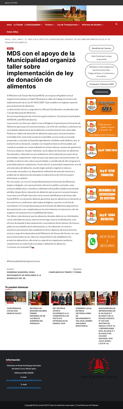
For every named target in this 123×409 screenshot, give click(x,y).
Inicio (9, 24)
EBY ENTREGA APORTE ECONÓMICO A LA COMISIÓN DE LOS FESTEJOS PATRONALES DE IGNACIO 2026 (61, 316)
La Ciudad (18, 24)
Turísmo (49, 24)
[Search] (116, 24)
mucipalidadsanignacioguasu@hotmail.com (24, 380)
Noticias (10, 48)
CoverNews (81, 405)
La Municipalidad (32, 24)
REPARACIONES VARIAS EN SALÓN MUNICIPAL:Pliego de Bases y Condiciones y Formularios (101, 71)
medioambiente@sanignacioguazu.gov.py (24, 387)
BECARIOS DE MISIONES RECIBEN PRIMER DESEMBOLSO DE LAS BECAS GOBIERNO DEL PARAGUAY (38, 316)
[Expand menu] (41, 25)
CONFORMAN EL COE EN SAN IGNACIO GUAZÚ (14, 310)
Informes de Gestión (91, 24)
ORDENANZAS (101, 92)
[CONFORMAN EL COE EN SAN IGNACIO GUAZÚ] (15, 298)
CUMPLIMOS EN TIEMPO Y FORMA (65, 270)
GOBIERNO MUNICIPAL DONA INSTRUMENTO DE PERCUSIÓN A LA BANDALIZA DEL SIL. (24, 273)
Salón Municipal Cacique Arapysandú (101, 57)
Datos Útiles (12, 32)
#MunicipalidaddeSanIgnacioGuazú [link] (23, 261)
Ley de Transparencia (67, 24)
